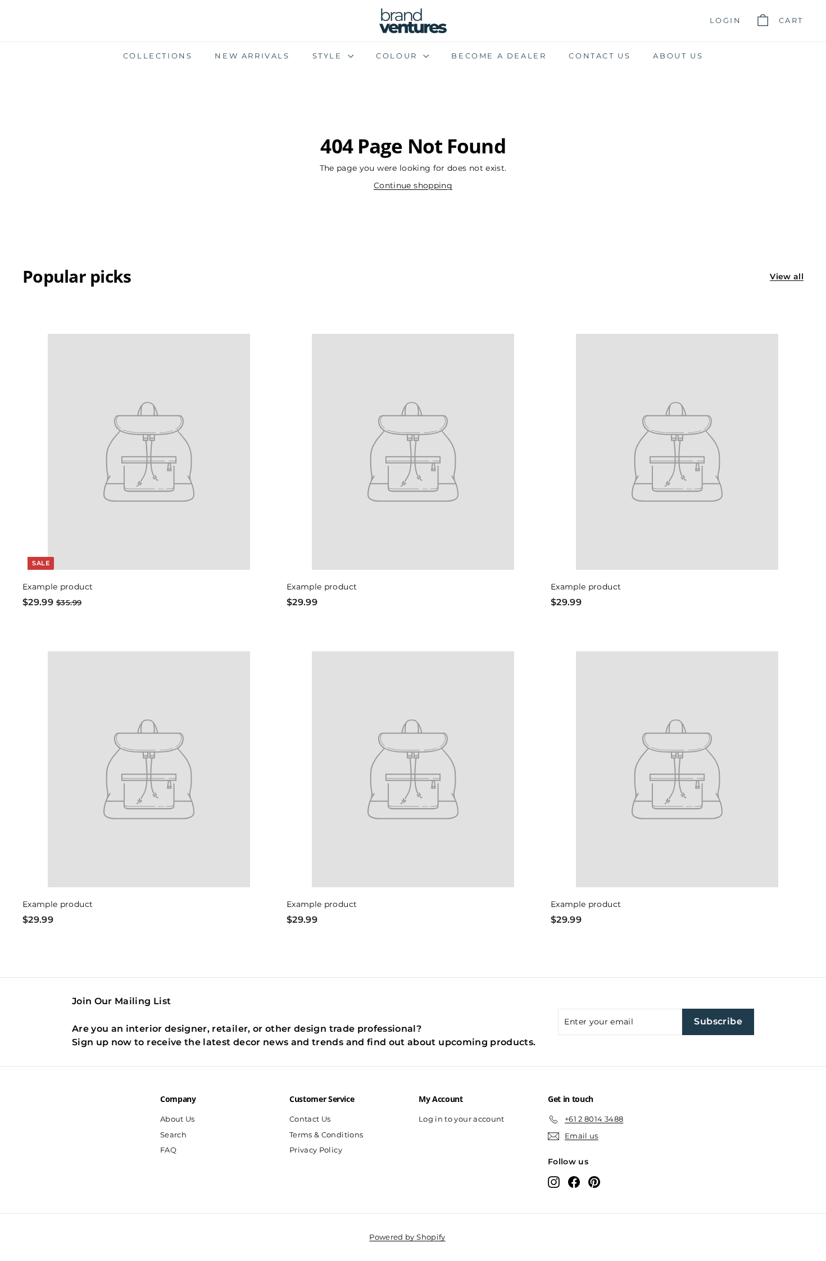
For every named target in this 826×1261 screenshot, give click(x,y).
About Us (678, 55)
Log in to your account (462, 1118)
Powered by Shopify (407, 1236)
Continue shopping (413, 185)
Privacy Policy (315, 1149)
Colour (398, 55)
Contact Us (599, 55)
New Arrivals (252, 55)
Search (173, 1134)
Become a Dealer (498, 55)
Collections (158, 55)
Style (329, 55)
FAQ (168, 1149)
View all (787, 276)
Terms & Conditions (326, 1134)
